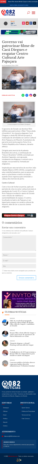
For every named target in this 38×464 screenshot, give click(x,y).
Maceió (5, 422)
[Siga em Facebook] (30, 23)
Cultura (5, 426)
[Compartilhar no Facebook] (26, 95)
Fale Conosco (26, 418)
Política (5, 418)
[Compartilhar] (34, 95)
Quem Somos (26, 407)
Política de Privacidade (28, 411)
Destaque (6, 407)
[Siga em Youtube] (27, 23)
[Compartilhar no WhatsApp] (22, 95)
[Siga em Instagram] (23, 23)
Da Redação (7, 65)
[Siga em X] (34, 23)
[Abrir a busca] (28, 12)
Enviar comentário (26, 278)
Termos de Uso (26, 415)
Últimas (5, 411)
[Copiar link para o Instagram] (30, 95)
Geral (4, 415)
